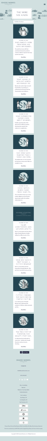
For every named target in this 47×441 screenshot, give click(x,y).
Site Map (30, 426)
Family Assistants (23, 392)
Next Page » (25, 352)
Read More (23, 57)
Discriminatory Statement (37, 426)
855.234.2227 (23, 375)
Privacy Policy (7, 426)
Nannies (23, 387)
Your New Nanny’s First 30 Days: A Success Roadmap (23, 262)
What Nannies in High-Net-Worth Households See (23, 81)
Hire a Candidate (23, 385)
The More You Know (23, 40)
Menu (44, 4)
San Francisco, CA (23, 402)
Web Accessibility (23, 426)
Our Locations (23, 395)
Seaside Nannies (8, 3)
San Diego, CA (23, 397)
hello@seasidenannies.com (23, 370)
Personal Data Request (15, 426)
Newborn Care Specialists (23, 389)
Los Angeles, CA (23, 399)
